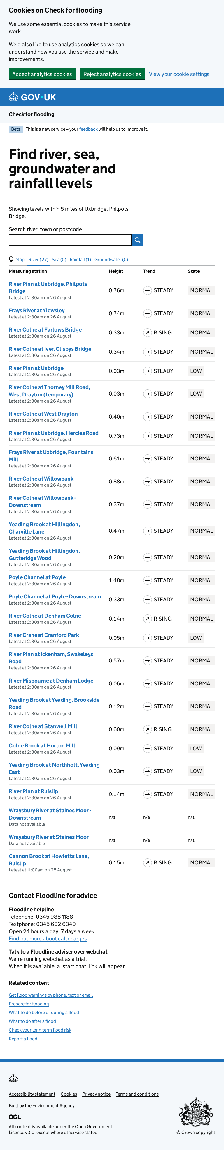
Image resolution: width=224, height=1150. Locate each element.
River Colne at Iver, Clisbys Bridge (50, 348)
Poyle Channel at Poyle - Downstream (55, 596)
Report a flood (23, 1038)
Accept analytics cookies (42, 74)
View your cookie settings (179, 74)
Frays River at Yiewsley (36, 310)
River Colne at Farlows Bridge (45, 329)
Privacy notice (96, 1094)
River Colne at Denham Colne (45, 615)
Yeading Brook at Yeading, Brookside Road (54, 703)
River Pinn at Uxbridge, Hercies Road (54, 433)
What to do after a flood (32, 1021)
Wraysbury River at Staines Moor (49, 837)
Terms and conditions (137, 1094)
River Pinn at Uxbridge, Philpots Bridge (48, 288)
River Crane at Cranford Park (44, 635)
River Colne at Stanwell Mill (43, 726)
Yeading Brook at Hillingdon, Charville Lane (44, 528)
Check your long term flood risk (40, 1030)
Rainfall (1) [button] (80, 259)
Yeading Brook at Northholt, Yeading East (54, 768)
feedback (88, 129)
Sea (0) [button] (59, 259)
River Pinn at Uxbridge (36, 368)
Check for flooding (32, 114)
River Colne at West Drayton (43, 413)
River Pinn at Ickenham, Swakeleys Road (51, 658)
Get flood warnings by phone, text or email (51, 995)
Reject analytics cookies (112, 74)
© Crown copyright (195, 1132)
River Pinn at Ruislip (33, 791)
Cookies (69, 1094)
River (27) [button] (38, 259)
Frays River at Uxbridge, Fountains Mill (51, 456)
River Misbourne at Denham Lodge (51, 680)
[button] (16, 260)
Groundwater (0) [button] (111, 259)
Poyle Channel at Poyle (37, 577)
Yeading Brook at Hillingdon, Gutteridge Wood (44, 554)
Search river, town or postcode (45, 229)
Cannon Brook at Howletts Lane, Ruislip (49, 860)
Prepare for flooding (29, 1004)
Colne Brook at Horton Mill (42, 745)
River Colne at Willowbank (41, 478)
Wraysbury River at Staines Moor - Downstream (50, 814)
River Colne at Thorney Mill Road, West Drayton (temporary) (49, 391)
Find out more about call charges (48, 938)
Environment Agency (53, 1105)
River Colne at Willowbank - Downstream (42, 501)
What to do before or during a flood (44, 1012)
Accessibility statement (32, 1094)
